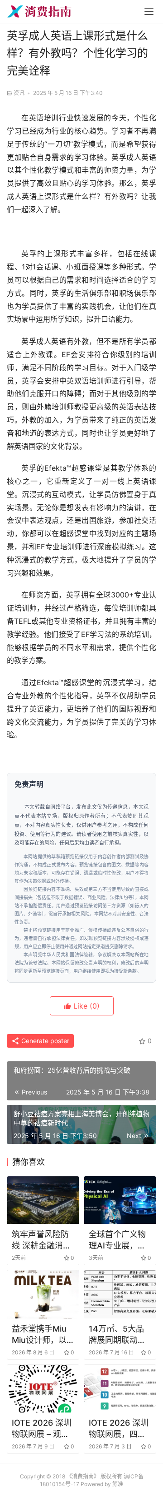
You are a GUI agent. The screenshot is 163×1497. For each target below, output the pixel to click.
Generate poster (44, 1040)
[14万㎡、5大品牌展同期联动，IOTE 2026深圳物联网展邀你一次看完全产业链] (120, 1294)
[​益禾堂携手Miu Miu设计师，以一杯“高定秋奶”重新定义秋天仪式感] (43, 1294)
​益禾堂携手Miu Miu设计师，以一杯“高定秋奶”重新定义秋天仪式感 (40, 1335)
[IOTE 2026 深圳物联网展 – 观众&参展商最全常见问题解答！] (43, 1388)
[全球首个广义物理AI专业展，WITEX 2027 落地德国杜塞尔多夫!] (120, 1200)
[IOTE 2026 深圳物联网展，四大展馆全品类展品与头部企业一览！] (120, 1388)
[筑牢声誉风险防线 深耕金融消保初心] (43, 1200)
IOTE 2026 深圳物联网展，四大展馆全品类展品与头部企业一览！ (119, 1429)
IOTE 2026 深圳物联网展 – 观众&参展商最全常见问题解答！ (43, 1429)
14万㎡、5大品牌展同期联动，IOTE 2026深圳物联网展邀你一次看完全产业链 (117, 1335)
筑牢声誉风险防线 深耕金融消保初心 (41, 1240)
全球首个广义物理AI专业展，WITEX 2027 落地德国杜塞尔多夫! (118, 1240)
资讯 (19, 93)
